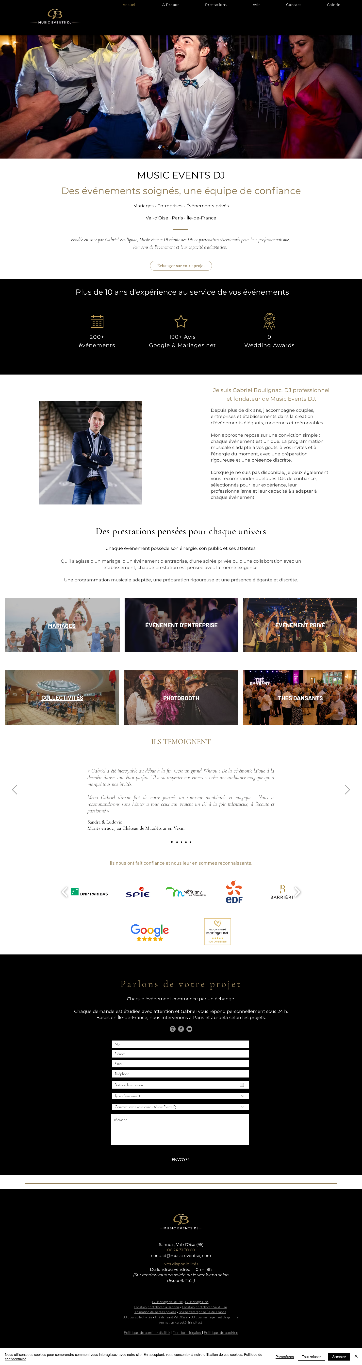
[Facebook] (181, 1029)
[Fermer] (356, 1356)
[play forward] (297, 892)
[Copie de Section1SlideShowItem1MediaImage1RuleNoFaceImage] (172, 842)
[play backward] (64, 892)
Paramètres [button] (285, 1356)
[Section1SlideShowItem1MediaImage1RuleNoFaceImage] (190, 842)
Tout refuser (311, 1356)
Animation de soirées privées (155, 1312)
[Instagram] (173, 1029)
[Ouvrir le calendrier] (242, 1085)
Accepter (339, 1356)
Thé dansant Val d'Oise (171, 1317)
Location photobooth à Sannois (157, 1307)
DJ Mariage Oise (197, 1302)
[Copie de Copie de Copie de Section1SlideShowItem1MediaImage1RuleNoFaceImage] (186, 842)
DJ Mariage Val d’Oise (167, 1302)
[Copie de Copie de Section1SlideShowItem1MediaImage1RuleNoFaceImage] (181, 842)
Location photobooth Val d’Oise (204, 1307)
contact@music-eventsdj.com (181, 1255)
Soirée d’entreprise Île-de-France (202, 1312)
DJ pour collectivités (137, 1317)
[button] (216, 4)
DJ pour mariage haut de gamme (214, 1317)
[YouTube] (189, 1029)
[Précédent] (14, 790)
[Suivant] (347, 790)
